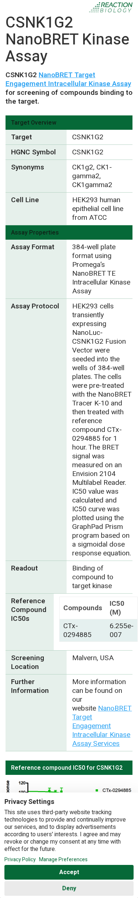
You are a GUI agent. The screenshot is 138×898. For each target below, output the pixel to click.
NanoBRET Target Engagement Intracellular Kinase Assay (68, 79)
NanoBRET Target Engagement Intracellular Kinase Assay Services (102, 726)
